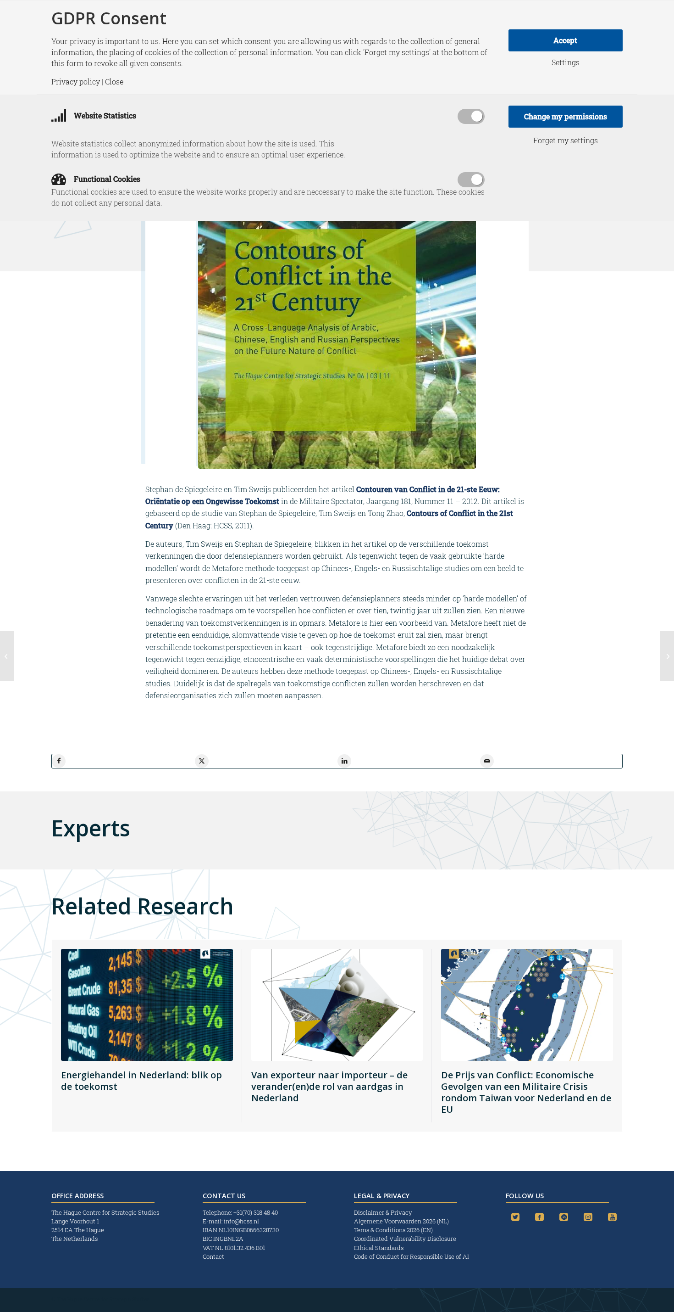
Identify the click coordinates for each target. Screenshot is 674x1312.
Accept (565, 40)
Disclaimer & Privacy (383, 1212)
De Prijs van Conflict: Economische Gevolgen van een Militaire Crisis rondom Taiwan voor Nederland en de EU (526, 1092)
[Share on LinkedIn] (344, 761)
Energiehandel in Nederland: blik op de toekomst (141, 1081)
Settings (566, 62)
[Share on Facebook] (59, 761)
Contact (213, 1256)
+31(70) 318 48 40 (255, 1212)
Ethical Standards (378, 1247)
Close (114, 81)
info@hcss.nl (241, 1221)
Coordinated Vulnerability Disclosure (405, 1238)
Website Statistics (104, 115)
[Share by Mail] (487, 761)
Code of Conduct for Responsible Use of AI (411, 1256)
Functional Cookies (106, 179)
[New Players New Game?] (7, 656)
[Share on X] (202, 761)
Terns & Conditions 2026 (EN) (394, 1230)
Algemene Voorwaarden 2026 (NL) (402, 1221)
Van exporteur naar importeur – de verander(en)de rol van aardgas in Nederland (329, 1086)
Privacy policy (75, 81)
